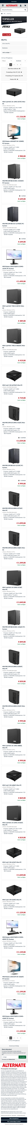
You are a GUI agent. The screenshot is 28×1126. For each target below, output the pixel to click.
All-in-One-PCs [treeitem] (6, 43)
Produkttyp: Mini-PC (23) (13, 72)
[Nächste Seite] (20, 64)
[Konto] (20, 5)
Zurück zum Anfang (14, 1045)
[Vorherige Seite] (7, 64)
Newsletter (14, 1)
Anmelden (22, 1057)
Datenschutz (12, 1059)
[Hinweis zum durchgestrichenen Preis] (19, 196)
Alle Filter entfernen (13, 68)
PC (4, 13)
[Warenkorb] (25, 5)
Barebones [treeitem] (5, 48)
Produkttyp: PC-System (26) (13, 75)
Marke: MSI (13, 79)
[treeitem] (14, 52)
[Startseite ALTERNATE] (11, 5)
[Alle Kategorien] (2, 5)
